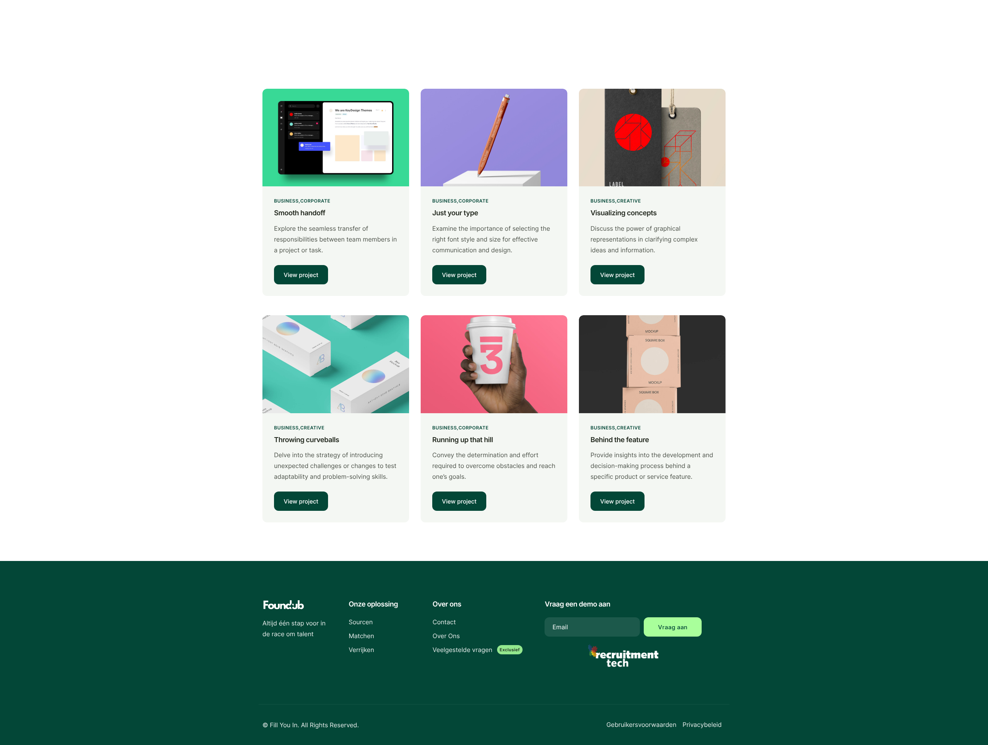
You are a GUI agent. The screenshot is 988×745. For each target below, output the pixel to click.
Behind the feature (619, 440)
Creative (629, 201)
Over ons (447, 604)
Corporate (315, 201)
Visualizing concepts (623, 213)
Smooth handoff (299, 213)
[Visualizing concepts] (652, 137)
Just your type (455, 213)
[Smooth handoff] (335, 137)
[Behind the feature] (652, 363)
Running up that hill (462, 440)
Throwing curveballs (306, 440)
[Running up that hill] (494, 363)
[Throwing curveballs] (335, 363)
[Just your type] (494, 137)
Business (286, 201)
